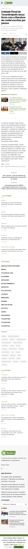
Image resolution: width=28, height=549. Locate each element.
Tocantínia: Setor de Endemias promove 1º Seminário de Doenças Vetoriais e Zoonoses (13, 379)
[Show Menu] (2, 3)
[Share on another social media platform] (23, 53)
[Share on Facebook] (5, 53)
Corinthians (5, 345)
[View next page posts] (15, 118)
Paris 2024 (11, 358)
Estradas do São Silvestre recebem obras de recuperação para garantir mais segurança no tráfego (13, 392)
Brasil (3, 269)
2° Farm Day (5, 339)
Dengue (18, 345)
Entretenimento (8, 283)
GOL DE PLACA (6, 290)
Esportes (4, 223)
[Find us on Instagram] (1, 469)
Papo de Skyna (6, 305)
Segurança (7, 8)
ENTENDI (18, 547)
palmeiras (4, 358)
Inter (12, 352)
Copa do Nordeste (6, 342)
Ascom (5, 33)
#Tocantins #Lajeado (13, 336)
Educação (5, 280)
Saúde (3, 312)
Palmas (3, 200)
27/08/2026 (12, 104)
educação (4, 348)
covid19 (12, 345)
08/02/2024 (12, 33)
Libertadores (5, 355)
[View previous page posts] (12, 118)
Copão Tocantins (17, 342)
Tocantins (5, 326)
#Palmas (4, 336)
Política (4, 308)
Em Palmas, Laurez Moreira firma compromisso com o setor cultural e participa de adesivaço (12, 432)
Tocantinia (5, 319)
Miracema (5, 297)
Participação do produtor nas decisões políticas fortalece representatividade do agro (13, 419)
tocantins (4, 364)
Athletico (12, 339)
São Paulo (15, 361)
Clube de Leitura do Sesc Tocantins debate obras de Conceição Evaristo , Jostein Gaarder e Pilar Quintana (13, 405)
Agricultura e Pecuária (8, 247)
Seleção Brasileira (6, 361)
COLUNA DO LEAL (7, 273)
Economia (5, 276)
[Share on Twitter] (14, 53)
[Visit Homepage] (8, 3)
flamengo (21, 348)
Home (2, 8)
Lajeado (4, 294)
